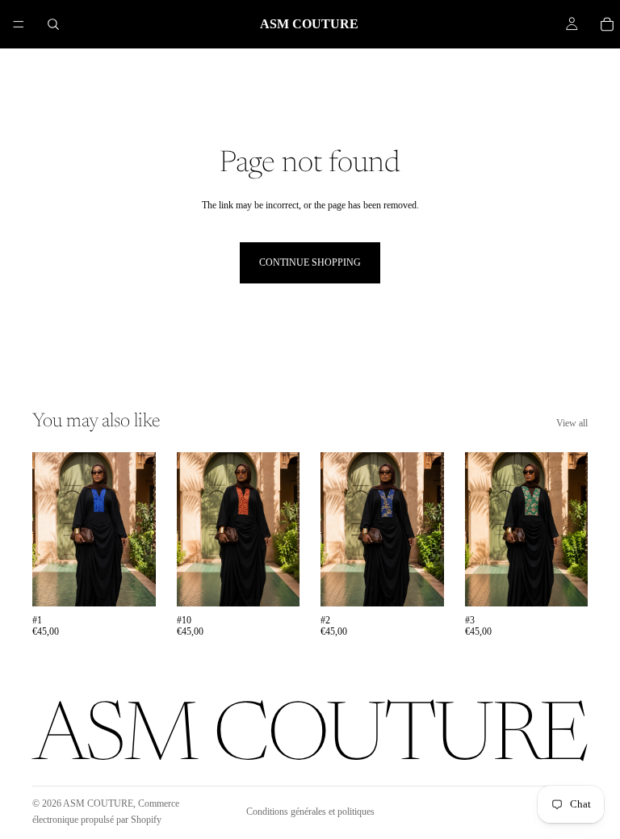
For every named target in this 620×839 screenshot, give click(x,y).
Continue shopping (310, 262)
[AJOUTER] (130, 581)
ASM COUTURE (98, 803)
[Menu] (18, 24)
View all (572, 423)
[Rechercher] (53, 24)
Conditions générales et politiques (310, 811)
